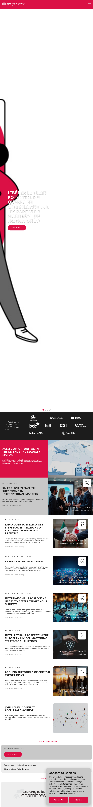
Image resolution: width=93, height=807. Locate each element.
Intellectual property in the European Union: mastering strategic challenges (27, 638)
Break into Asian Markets (24, 561)
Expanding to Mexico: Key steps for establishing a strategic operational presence (24, 529)
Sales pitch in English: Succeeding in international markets (20, 491)
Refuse (78, 800)
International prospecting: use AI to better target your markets (26, 601)
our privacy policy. (67, 793)
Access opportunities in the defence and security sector (21, 451)
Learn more (10, 228)
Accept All (58, 800)
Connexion (13, 754)
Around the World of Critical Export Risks (28, 673)
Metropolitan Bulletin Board (17, 769)
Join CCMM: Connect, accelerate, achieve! (20, 708)
